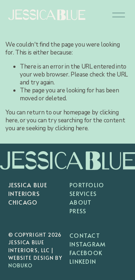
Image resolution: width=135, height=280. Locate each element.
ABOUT (80, 202)
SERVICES (82, 193)
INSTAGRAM (87, 244)
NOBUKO (20, 265)
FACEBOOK (85, 253)
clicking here (71, 128)
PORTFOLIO (86, 185)
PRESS (77, 211)
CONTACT (84, 235)
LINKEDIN (82, 261)
